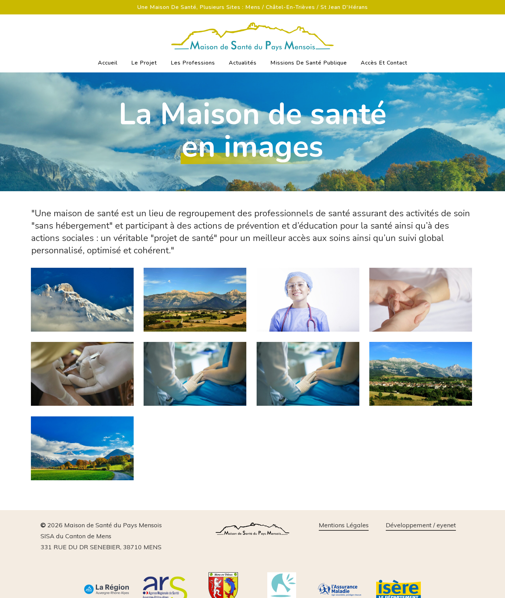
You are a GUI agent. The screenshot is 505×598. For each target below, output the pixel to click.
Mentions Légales (344, 525)
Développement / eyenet (421, 525)
